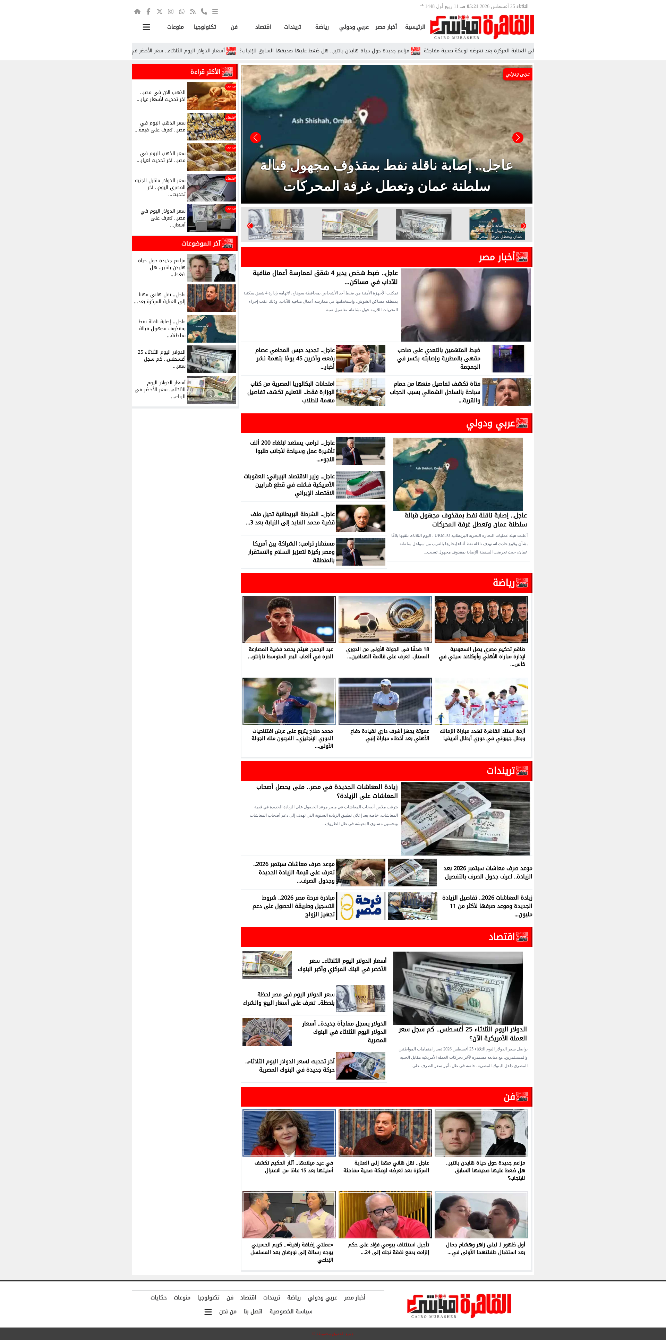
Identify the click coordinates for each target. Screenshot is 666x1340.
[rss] (192, 11)
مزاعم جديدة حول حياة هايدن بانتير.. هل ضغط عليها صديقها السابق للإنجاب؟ (381, 50)
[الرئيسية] (137, 11)
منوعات (175, 27)
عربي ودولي (354, 27)
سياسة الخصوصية (291, 1311)
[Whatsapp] (181, 11)
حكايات (159, 1297)
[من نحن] (204, 11)
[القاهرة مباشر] (482, 27)
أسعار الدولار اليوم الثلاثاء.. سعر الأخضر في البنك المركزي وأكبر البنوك (204, 50)
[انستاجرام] (170, 11)
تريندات (292, 27)
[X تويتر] (159, 11)
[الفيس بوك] (148, 11)
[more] (215, 11)
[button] (255, 137)
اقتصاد (263, 27)
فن (234, 27)
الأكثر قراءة (205, 72)
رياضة (322, 27)
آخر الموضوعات (200, 243)
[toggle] (146, 27)
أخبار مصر (386, 27)
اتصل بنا (253, 1311)
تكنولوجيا (205, 27)
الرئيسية (415, 27)
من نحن (228, 1311)
